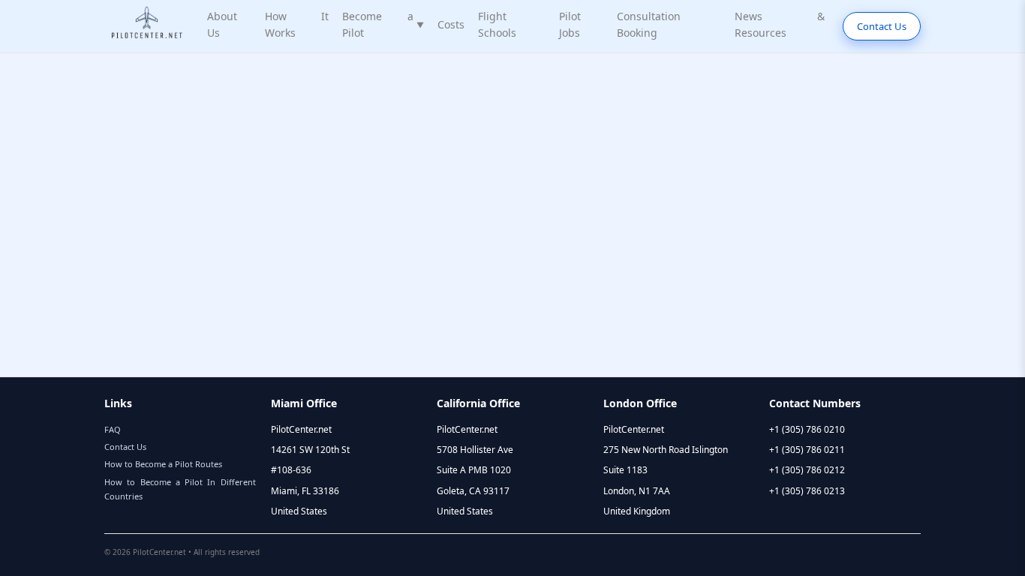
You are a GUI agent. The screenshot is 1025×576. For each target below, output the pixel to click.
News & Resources (780, 24)
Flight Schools (497, 24)
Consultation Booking (649, 24)
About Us (222, 24)
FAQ (112, 429)
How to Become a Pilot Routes (163, 464)
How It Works (297, 24)
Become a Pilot (383, 24)
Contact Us (881, 26)
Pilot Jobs (570, 24)
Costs (450, 24)
